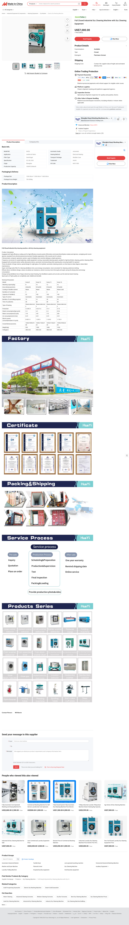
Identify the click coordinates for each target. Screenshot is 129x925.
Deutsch (61, 913)
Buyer (83, 10)
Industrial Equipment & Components (16, 13)
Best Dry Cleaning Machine (79, 897)
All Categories (8, 10)
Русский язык (47, 913)
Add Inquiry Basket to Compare (37, 73)
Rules (125, 10)
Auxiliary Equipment (101, 866)
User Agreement (75, 917)
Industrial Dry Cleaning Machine (32, 901)
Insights (112, 911)
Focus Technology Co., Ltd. (52, 917)
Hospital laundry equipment (41, 870)
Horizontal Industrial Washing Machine (107, 863)
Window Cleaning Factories (45, 897)
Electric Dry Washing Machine (55, 13)
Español (26, 913)
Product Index (97, 911)
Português (33, 913)
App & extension (104, 10)
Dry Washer (43, 13)
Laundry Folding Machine (9, 870)
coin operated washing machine (73, 863)
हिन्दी (90, 913)
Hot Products (18, 911)
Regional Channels (87, 911)
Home (3, 13)
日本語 (85, 913)
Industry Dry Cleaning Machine (55, 901)
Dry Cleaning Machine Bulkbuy (76, 901)
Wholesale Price (67, 911)
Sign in (125, 5)
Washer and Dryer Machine (10, 866)
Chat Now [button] (115, 39)
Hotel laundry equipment (71, 870)
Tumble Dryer (37, 863)
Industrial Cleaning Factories (24, 897)
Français (40, 913)
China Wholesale (57, 911)
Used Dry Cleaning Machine (11, 901)
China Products (28, 911)
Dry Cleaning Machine (70, 866)
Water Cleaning (7, 897)
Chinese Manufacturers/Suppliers (42, 911)
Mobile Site (105, 911)
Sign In (78, 133)
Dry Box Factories (62, 897)
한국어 (79, 913)
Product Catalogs (28, 859)
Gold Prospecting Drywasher (11, 888)
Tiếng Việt (107, 913)
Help (93, 10)
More (3, 905)
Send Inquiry (87, 39)
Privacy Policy (92, 917)
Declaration (84, 917)
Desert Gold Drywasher (52, 888)
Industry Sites (76, 911)
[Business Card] (124, 150)
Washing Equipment (33, 13)
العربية (74, 913)
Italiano (55, 913)
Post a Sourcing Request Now (54, 767)
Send (16, 767)
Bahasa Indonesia (116, 913)
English (20, 913)
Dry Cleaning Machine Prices (99, 897)
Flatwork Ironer (37, 866)
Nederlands (68, 913)
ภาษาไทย (95, 913)
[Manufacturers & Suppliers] (12, 4)
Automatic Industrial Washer (10, 863)
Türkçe (101, 913)
